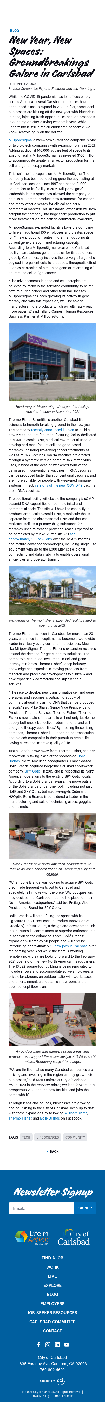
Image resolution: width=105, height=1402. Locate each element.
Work (52, 1267)
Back (54, 1151)
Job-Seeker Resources (52, 1312)
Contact (52, 1330)
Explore (52, 1285)
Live (52, 1276)
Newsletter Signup (52, 1191)
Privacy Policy (40, 1396)
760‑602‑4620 (52, 1369)
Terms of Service (62, 1396)
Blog (14, 30)
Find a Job (52, 1258)
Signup (85, 1208)
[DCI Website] (61, 1382)
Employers (52, 1303)
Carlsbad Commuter (52, 1321)
